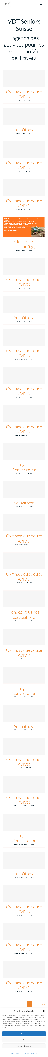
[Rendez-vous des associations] (24, 599)
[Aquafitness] (24, 116)
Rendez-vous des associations (24, 614)
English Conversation (24, 467)
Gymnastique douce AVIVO (24, 94)
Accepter (24, 1034)
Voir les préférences (24, 1046)
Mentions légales (15, 1053)
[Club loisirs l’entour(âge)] (24, 227)
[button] (45, 1011)
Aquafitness (24, 129)
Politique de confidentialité (29, 1053)
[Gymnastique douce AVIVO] (24, 78)
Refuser (24, 1040)
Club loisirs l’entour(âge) (24, 244)
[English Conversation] (24, 451)
